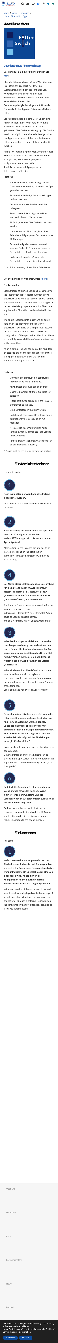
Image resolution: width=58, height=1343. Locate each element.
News (9, 1284)
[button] (22, 4)
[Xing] (53, 3)
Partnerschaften (14, 1260)
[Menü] (12, 4)
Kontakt (10, 1307)
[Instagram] (43, 3)
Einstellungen (14, 1329)
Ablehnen (25, 1338)
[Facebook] (38, 3)
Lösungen (11, 1212)
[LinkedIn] (48, 3)
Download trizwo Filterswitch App (22, 65)
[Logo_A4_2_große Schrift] (8, 4)
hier (6, 76)
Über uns (10, 1189)
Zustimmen (10, 1338)
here (44, 279)
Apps (8, 1236)
